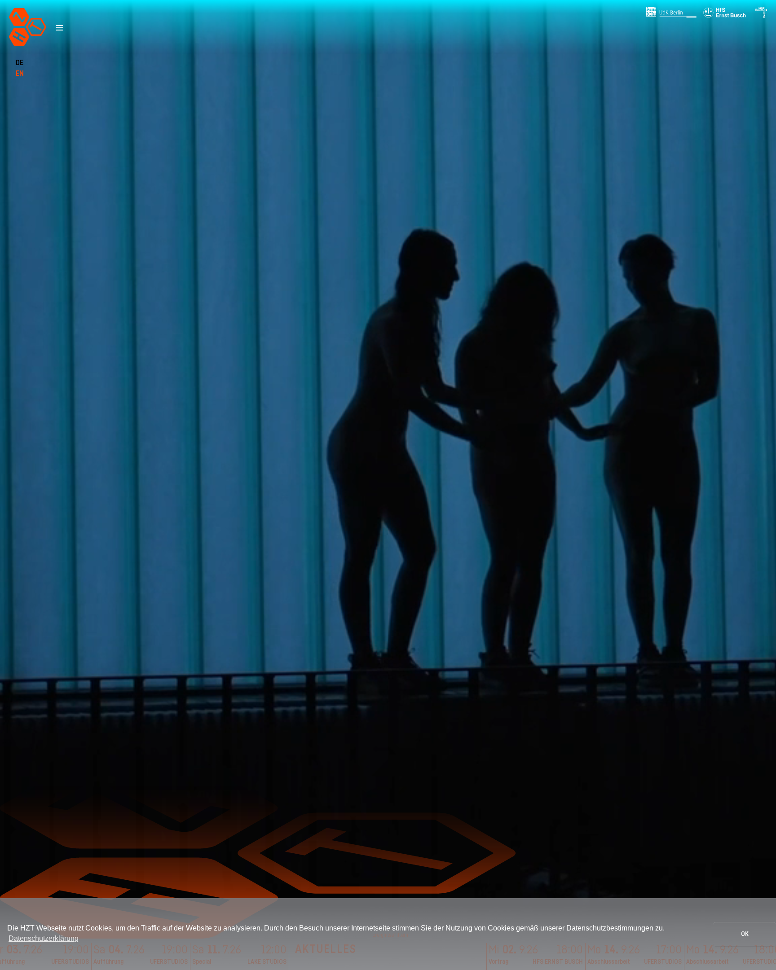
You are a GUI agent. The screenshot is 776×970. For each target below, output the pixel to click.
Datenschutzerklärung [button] (44, 938)
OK (745, 933)
